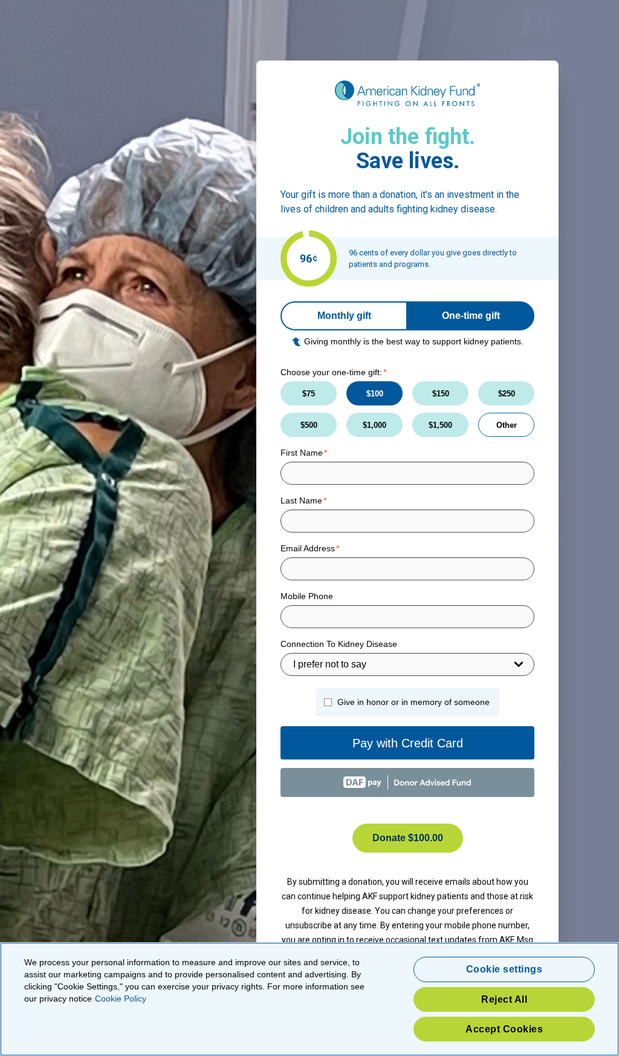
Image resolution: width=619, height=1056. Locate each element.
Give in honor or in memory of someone (413, 702)
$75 (308, 393)
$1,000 (374, 425)
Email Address (307, 548)
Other (506, 425)
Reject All (504, 999)
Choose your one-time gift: (331, 372)
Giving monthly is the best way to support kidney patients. (413, 341)
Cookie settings (504, 969)
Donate (407, 838)
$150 (440, 393)
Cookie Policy (120, 998)
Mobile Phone (306, 596)
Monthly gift (344, 315)
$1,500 (440, 425)
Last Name (301, 500)
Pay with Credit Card (407, 743)
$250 (506, 393)
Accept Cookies (504, 1029)
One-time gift (471, 315)
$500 (308, 425)
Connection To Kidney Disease (338, 644)
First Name (301, 452)
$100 (374, 393)
